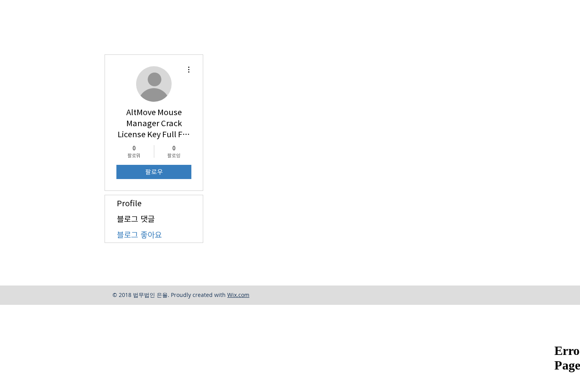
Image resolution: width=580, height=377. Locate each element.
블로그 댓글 (136, 219)
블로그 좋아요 (139, 235)
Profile (129, 203)
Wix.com (238, 295)
